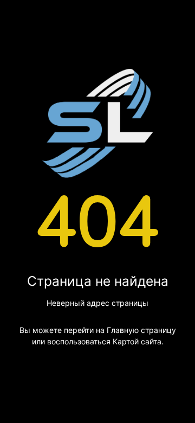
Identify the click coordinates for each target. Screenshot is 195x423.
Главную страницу (141, 330)
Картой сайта (137, 341)
